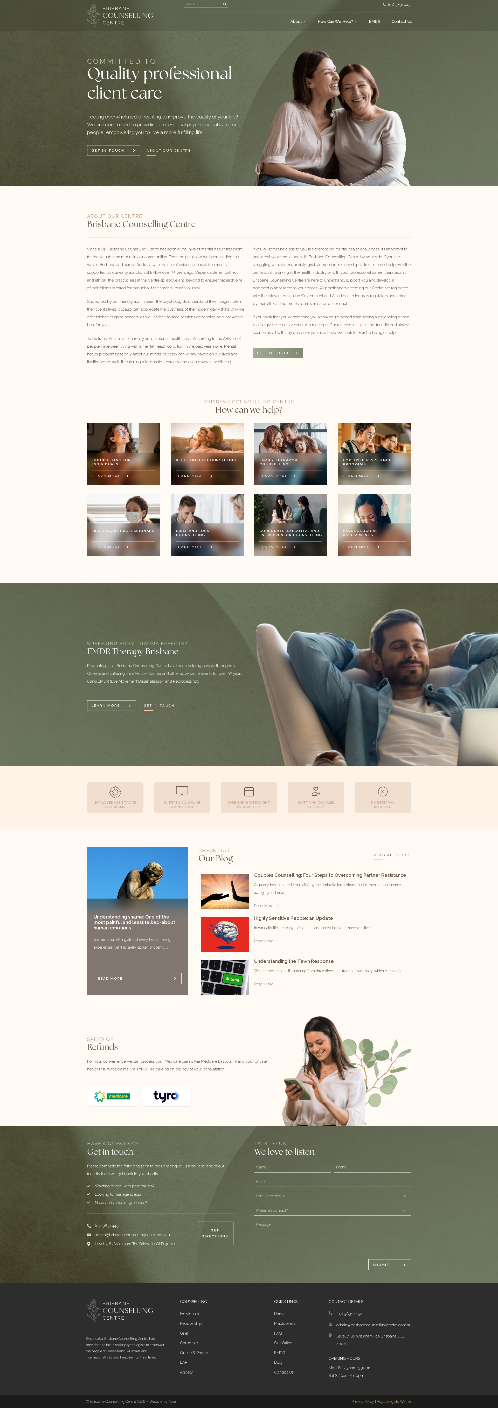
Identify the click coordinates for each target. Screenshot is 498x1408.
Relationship (191, 1323)
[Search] (225, 4)
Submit (381, 1265)
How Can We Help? (335, 21)
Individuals (189, 1314)
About (296, 21)
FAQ (278, 1333)
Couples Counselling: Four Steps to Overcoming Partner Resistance (330, 875)
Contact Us (402, 21)
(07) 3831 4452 (400, 5)
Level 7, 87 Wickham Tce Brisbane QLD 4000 (135, 1244)
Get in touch (159, 705)
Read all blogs (392, 855)
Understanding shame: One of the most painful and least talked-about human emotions (134, 922)
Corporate (189, 1343)
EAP (183, 1362)
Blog (278, 1362)
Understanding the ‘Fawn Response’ (294, 961)
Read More (110, 978)
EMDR (374, 21)
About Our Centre (169, 150)
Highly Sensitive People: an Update (293, 918)
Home (279, 1314)
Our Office (283, 1343)
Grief (184, 1333)
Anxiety (186, 1372)
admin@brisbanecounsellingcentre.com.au (132, 1234)
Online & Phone (194, 1352)
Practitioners (284, 1323)
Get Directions (215, 1233)
